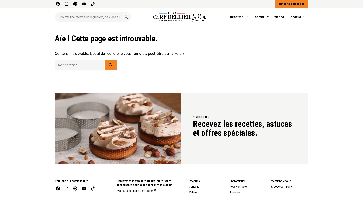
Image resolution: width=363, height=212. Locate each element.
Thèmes (259, 17)
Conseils (295, 17)
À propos (235, 192)
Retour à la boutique (291, 3)
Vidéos (279, 17)
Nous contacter (239, 186)
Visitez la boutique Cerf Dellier (135, 190)
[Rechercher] (111, 65)
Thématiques (238, 180)
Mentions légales (281, 180)
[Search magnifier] (126, 17)
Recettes (236, 17)
